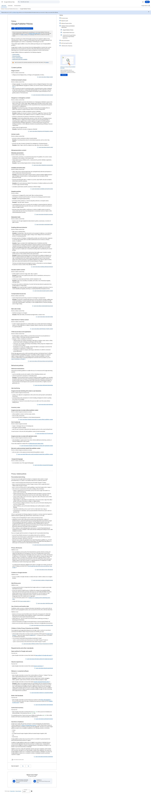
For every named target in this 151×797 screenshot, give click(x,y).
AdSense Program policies (67, 23)
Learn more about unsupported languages (43, 465)
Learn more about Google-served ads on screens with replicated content (37, 445)
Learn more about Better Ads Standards (44, 704)
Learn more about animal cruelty (46, 147)
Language (25, 789)
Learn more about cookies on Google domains (43, 580)
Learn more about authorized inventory (44, 718)
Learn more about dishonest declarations (44, 385)
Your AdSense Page (15, 12)
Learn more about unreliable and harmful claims (42, 188)
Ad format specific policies (67, 43)
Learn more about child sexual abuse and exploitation (41, 361)
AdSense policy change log (67, 45)
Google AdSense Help (9, 2)
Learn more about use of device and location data (42, 625)
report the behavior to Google (18, 359)
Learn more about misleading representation (43, 165)
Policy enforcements (65, 40)
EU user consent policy (24, 601)
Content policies (15, 54)
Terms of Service (18, 791)
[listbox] (26, 791)
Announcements (17, 5)
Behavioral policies (16, 56)
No (28, 766)
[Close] (148, 11)
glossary (47, 62)
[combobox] (40, 2)
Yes (22, 766)
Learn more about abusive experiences (44, 668)
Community (10, 5)
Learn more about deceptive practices (44, 214)
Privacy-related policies (17, 57)
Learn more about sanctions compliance (44, 756)
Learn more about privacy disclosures (44, 569)
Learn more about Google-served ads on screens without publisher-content (36, 419)
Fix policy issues (65, 18)
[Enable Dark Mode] (31, 791)
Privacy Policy (12, 791)
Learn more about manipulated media (44, 224)
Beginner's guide (65, 20)
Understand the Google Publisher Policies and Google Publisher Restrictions (69, 37)
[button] (2, 1)
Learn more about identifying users (45, 603)
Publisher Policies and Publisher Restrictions (68, 26)
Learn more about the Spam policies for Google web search (40, 659)
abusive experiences (38, 666)
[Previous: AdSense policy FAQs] (13, 28)
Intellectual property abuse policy (36, 443)
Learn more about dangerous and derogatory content (41, 131)
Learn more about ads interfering (45, 404)
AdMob (22, 34)
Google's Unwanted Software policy (41, 681)
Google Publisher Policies (68, 30)
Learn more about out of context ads (45, 433)
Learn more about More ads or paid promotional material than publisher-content (35, 454)
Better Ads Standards (45, 699)
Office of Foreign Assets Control (29, 725)
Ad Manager (32, 34)
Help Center (4, 5)
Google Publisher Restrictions (68, 32)
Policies (61, 15)
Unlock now (64, 74)
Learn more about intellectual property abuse (43, 95)
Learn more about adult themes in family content (42, 328)
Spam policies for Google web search (43, 655)
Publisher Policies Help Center (34, 33)
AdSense (26, 34)
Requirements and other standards (19, 59)
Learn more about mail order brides (45, 316)
